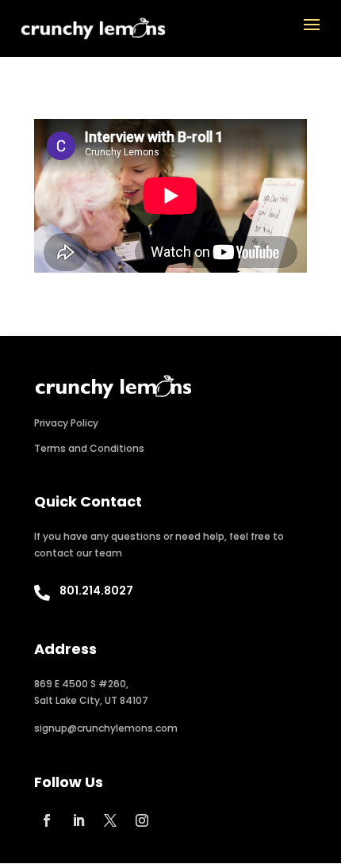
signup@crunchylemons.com (106, 728)
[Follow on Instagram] (142, 820)
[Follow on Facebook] (46, 820)
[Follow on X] (110, 820)
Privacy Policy (66, 423)
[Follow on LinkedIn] (78, 820)
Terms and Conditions (89, 448)
